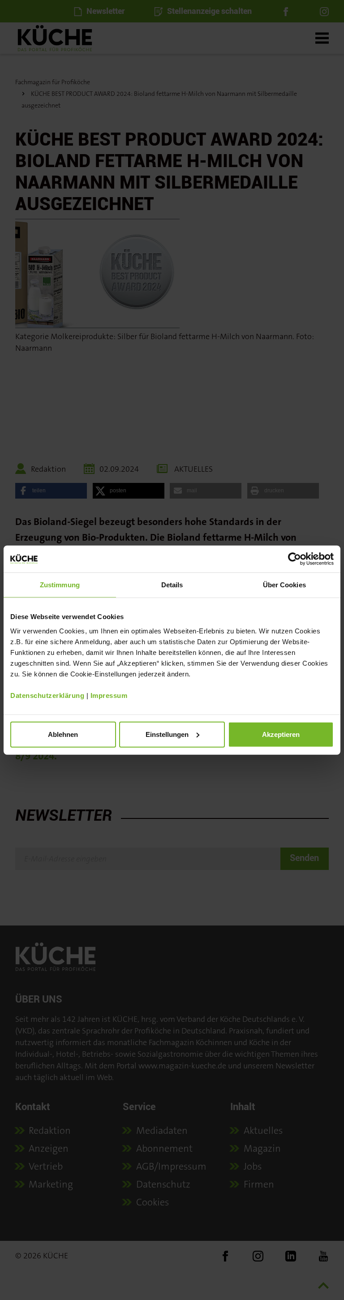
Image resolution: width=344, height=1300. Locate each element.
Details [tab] (172, 585)
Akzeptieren (281, 734)
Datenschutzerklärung (47, 695)
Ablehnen (63, 734)
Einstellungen (167, 734)
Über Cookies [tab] (284, 585)
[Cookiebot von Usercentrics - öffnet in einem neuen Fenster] (294, 559)
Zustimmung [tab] (60, 585)
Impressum (109, 695)
